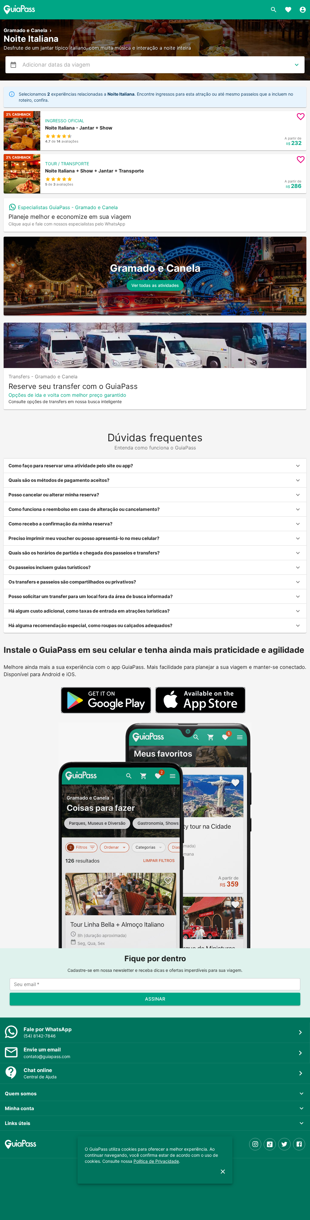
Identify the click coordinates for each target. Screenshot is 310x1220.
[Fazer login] (302, 9)
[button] (155, 130)
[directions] (296, 64)
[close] (223, 1171)
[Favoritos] (288, 9)
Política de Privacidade (156, 1161)
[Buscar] (273, 9)
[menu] (13, 64)
